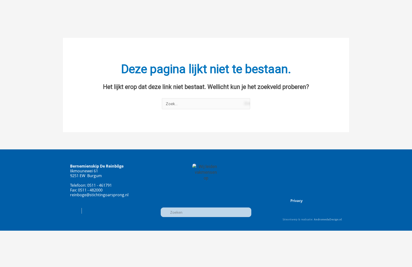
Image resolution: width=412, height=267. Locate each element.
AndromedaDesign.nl (328, 219)
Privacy (296, 200)
